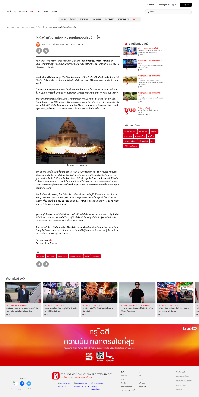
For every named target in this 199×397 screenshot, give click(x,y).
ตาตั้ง (46, 11)
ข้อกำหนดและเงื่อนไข (182, 376)
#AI (152, 141)
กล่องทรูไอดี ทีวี (164, 5)
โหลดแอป (150, 5)
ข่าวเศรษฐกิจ (109, 19)
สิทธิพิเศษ (23, 11)
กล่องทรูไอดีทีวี (126, 386)
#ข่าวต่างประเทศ (12, 305)
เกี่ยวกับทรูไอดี (180, 372)
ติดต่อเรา (179, 390)
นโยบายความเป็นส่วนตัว (184, 381)
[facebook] (22, 383)
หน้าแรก (63, 19)
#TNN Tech (128, 136)
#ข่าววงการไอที (140, 136)
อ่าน (31, 11)
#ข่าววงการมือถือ (129, 141)
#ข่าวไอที (151, 136)
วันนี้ (9, 11)
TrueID (14, 5)
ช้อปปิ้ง (123, 383)
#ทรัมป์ (87, 256)
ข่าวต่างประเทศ (123, 19)
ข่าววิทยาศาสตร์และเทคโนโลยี (30, 27)
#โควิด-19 (141, 108)
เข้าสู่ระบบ (186, 4)
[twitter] (28, 383)
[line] (15, 383)
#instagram (51, 256)
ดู (15, 11)
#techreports (62, 256)
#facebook (40, 256)
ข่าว (17, 27)
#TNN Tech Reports (130, 146)
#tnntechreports (75, 256)
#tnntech (154, 131)
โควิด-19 (73, 19)
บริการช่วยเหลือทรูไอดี (129, 390)
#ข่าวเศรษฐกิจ (49, 305)
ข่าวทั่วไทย (84, 19)
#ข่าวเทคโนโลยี (143, 141)
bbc (50, 240)
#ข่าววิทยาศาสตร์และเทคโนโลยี (148, 48)
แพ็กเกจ (142, 383)
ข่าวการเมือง (96, 19)
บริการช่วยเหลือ (181, 385)
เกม (38, 11)
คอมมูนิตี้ (142, 386)
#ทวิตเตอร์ (96, 256)
